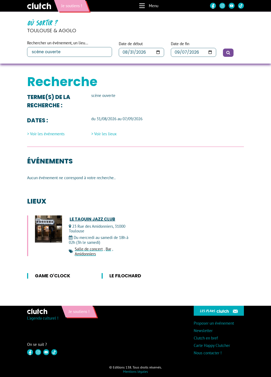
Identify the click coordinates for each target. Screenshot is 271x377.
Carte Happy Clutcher (212, 345)
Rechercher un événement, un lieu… (57, 42)
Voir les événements (47, 133)
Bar (108, 248)
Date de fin (180, 43)
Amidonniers (85, 253)
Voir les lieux (105, 133)
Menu (153, 5)
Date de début (131, 43)
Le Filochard (125, 275)
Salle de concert (89, 248)
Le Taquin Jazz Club (92, 219)
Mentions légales (135, 371)
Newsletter (203, 330)
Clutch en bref (206, 338)
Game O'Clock (52, 275)
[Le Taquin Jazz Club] (48, 229)
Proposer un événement (214, 323)
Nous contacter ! (208, 352)
